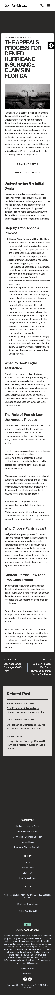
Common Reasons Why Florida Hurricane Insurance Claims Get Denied (41, 667)
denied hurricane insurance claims (22, 134)
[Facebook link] (25, 979)
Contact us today (14, 611)
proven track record (31, 392)
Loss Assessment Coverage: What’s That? (12, 665)
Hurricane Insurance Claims (18, 38)
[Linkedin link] (30, 979)
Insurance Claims (15, 736)
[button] (51, 45)
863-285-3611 (42, 5)
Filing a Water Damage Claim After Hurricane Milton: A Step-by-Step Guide (27, 745)
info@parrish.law (30, 904)
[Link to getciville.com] (28, 928)
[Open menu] (48, 5)
